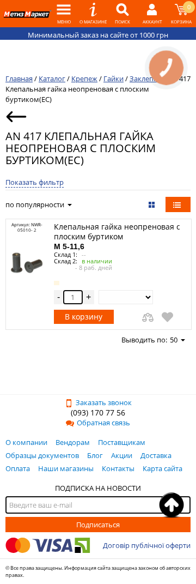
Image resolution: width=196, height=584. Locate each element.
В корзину (83, 316)
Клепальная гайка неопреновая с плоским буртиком (117, 236)
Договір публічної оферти (147, 545)
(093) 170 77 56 (98, 412)
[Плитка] (152, 204)
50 (173, 340)
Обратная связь (103, 423)
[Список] (178, 204)
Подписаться (98, 524)
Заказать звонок (104, 402)
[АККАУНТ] (152, 14)
